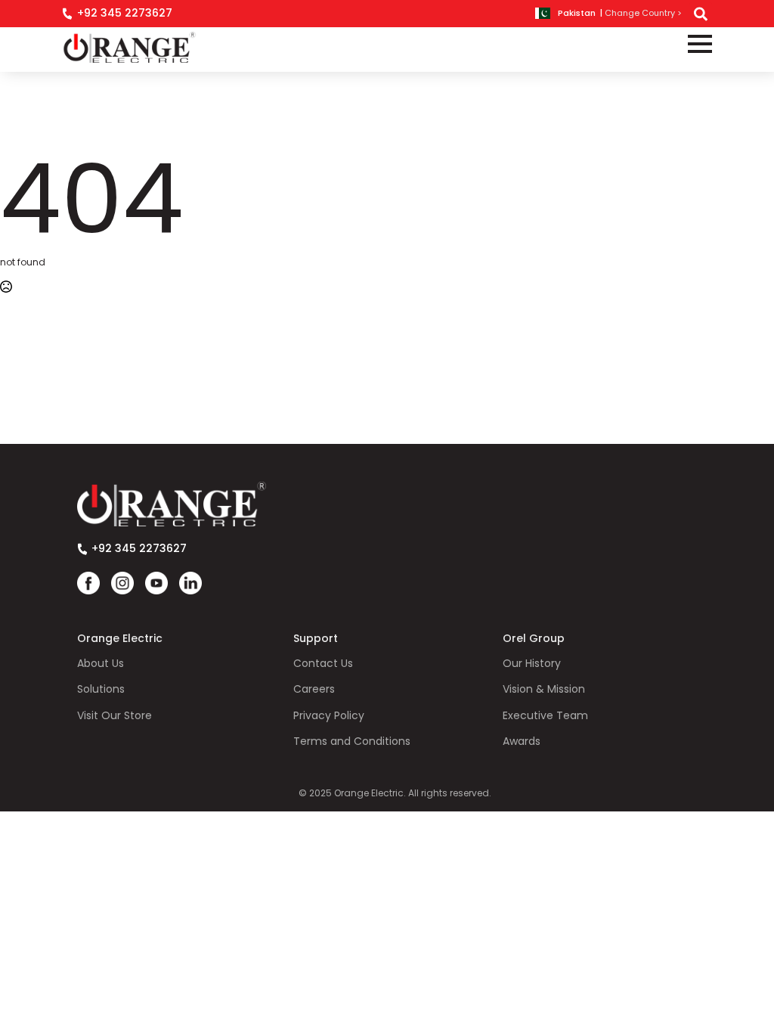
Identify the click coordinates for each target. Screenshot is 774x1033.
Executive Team (545, 716)
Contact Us (323, 663)
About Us (100, 663)
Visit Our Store (114, 716)
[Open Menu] (700, 44)
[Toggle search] (700, 13)
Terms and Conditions (351, 741)
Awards (521, 741)
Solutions (101, 689)
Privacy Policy (328, 716)
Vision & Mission (544, 689)
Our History (532, 663)
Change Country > (643, 13)
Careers (314, 689)
